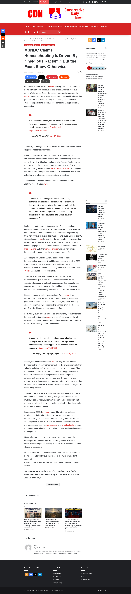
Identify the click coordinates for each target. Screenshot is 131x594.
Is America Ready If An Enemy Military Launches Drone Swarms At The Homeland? (102, 311)
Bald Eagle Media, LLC (57, 590)
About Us (104, 26)
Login (84, 576)
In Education (43, 39)
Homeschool (53, 484)
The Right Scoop (57, 582)
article (26, 96)
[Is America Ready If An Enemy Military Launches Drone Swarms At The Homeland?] (91, 305)
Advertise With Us (88, 573)
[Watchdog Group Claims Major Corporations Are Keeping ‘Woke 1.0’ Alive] (91, 225)
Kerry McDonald (28, 72)
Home (27, 26)
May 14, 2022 (70, 354)
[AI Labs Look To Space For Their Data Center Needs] (91, 209)
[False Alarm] (91, 268)
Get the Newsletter (71, 26)
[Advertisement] (96, 166)
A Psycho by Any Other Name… (102, 256)
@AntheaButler (56, 127)
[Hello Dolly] (91, 248)
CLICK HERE (97, 57)
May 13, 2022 (55, 136)
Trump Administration (54, 26)
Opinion (37, 45)
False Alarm (102, 265)
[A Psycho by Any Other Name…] (91, 257)
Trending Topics (34, 39)
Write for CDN (83, 26)
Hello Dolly (101, 246)
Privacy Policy (87, 579)
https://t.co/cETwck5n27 (39, 130)
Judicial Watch (57, 576)
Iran (33, 26)
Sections (40, 26)
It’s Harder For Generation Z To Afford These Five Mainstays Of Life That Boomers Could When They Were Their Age (102, 336)
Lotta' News (56, 579)
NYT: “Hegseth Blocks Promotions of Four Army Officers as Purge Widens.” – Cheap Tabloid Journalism (32, 523)
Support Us (94, 26)
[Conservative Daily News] (57, 13)
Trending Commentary (48, 45)
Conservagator (57, 573)
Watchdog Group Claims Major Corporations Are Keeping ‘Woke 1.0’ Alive (102, 231)
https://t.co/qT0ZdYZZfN (47, 348)
